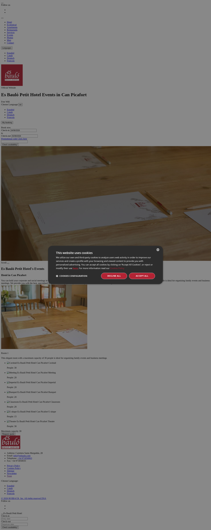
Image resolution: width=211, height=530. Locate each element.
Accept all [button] (142, 276)
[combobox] (157, 249)
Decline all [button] (114, 276)
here (75, 268)
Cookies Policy (117, 268)
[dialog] (105, 265)
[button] (71, 276)
